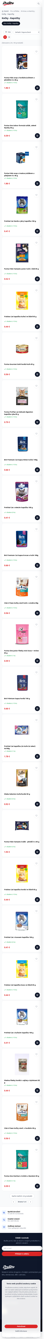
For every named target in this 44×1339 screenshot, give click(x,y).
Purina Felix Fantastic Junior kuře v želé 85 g (21, 269)
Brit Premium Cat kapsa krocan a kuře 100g (21, 555)
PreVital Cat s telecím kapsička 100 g (18, 507)
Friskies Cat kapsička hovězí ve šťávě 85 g (20, 889)
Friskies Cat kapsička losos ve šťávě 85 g (20, 985)
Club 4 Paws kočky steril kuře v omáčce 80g (21, 603)
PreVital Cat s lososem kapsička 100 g (19, 937)
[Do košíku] (37, 87)
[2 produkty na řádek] (9, 37)
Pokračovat (21, 1326)
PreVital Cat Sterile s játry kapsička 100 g (20, 221)
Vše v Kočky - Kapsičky (10, 23)
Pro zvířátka (14, 11)
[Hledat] (38, 3)
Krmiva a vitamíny (28, 11)
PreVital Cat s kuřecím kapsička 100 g (18, 1033)
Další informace (21, 1331)
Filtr (9, 32)
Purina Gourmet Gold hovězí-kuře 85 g (19, 364)
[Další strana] (31, 1202)
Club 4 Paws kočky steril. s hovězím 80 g (20, 1128)
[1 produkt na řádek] (5, 37)
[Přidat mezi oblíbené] (36, 51)
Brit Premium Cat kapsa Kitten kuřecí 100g (20, 460)
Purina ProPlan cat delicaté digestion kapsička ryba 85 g (18, 413)
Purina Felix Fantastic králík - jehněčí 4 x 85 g (21, 842)
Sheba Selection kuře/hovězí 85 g (17, 794)
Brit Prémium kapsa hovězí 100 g (17, 698)
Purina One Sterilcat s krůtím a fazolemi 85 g (21, 1176)
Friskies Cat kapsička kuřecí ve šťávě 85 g (20, 316)
